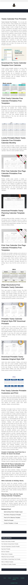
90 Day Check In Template (6, 554)
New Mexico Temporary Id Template (12, 514)
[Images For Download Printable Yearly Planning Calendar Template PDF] (14, 201)
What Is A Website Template (7, 561)
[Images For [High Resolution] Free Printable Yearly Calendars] (14, 276)
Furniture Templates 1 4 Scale (11, 523)
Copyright (22, 578)
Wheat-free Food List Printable (7, 556)
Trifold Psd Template (8, 520)
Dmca (5, 578)
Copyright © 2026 (14, 583)
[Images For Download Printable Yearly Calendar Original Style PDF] (14, 347)
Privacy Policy (16, 578)
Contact (9, 578)
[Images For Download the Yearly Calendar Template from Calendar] (14, 54)
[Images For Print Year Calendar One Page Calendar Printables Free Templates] (14, 162)
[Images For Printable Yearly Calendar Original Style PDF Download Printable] (14, 309)
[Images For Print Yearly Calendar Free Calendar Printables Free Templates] (14, 89)
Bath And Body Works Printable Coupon (13, 511)
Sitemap (14, 579)
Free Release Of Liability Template (8, 564)
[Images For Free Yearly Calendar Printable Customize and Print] (14, 381)
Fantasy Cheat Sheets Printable (8, 541)
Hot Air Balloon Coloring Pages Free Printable (10, 559)
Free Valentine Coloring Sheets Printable (9, 543)
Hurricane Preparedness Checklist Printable (10, 546)
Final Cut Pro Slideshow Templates (12, 517)
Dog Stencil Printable (5, 549)
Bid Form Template (5, 551)
